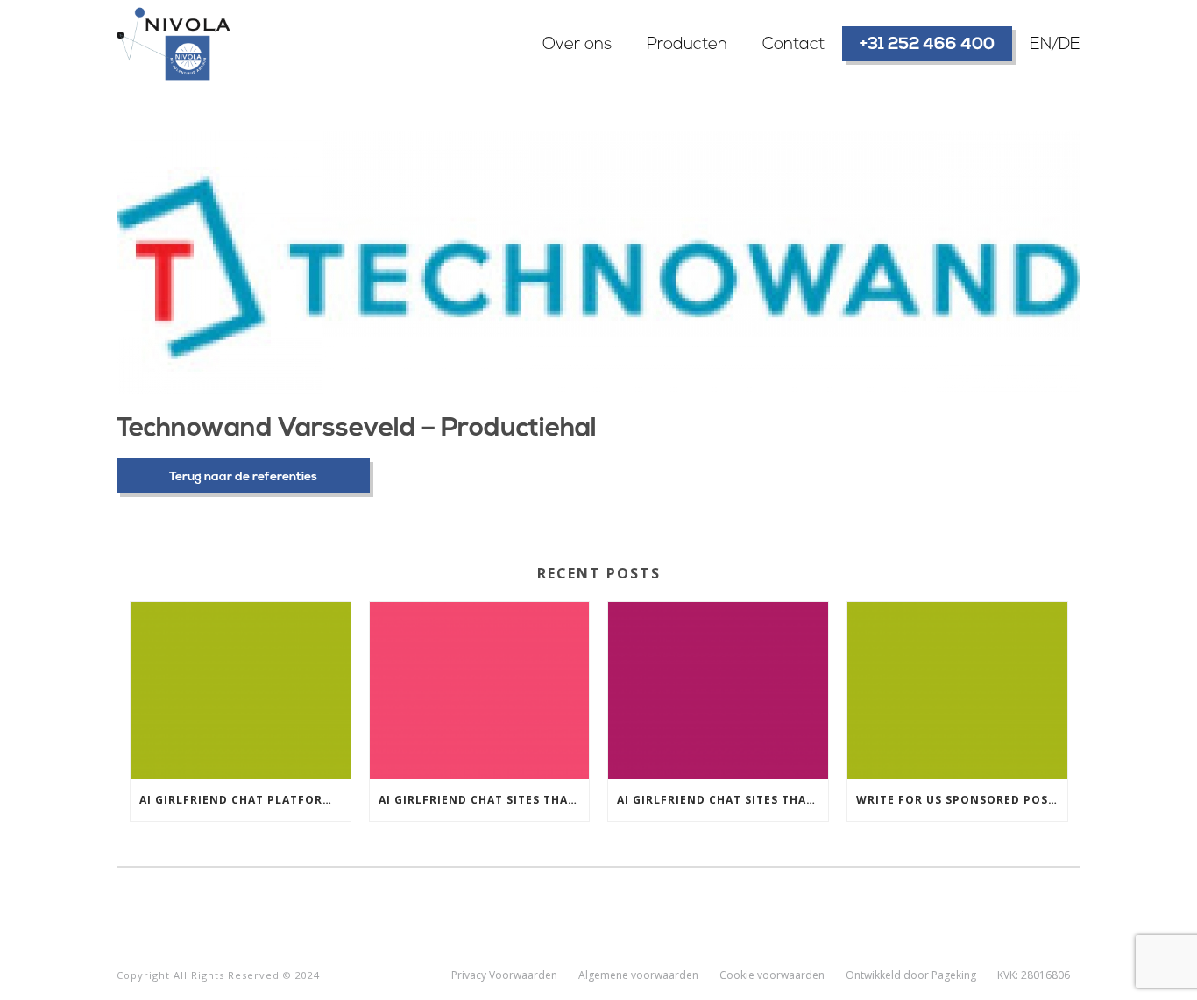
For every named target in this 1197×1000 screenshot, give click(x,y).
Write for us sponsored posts (959, 799)
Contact (793, 45)
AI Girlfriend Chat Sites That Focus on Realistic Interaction (484, 799)
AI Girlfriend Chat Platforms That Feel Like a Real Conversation (245, 799)
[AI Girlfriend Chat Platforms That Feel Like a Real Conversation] (241, 690)
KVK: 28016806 (1033, 975)
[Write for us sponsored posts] (957, 690)
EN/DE (1055, 45)
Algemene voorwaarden (638, 975)
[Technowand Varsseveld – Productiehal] (598, 262)
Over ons (577, 45)
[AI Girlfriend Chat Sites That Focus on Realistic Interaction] (480, 690)
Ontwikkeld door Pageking (911, 975)
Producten (687, 45)
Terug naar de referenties (243, 477)
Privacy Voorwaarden (504, 975)
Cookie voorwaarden (772, 975)
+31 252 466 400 (927, 45)
